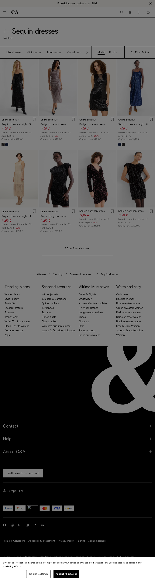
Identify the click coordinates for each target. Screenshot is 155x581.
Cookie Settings (38, 573)
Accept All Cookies (66, 573)
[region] (77, 569)
